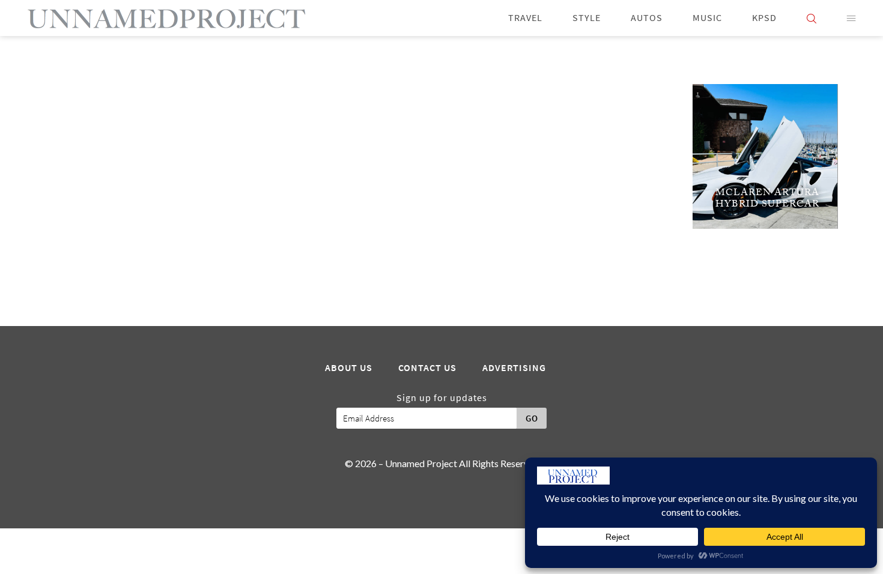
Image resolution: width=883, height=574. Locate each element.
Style (586, 17)
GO (532, 418)
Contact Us (427, 368)
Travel (525, 17)
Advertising (514, 368)
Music (707, 17)
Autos (647, 17)
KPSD (764, 17)
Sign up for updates (441, 398)
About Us (348, 368)
